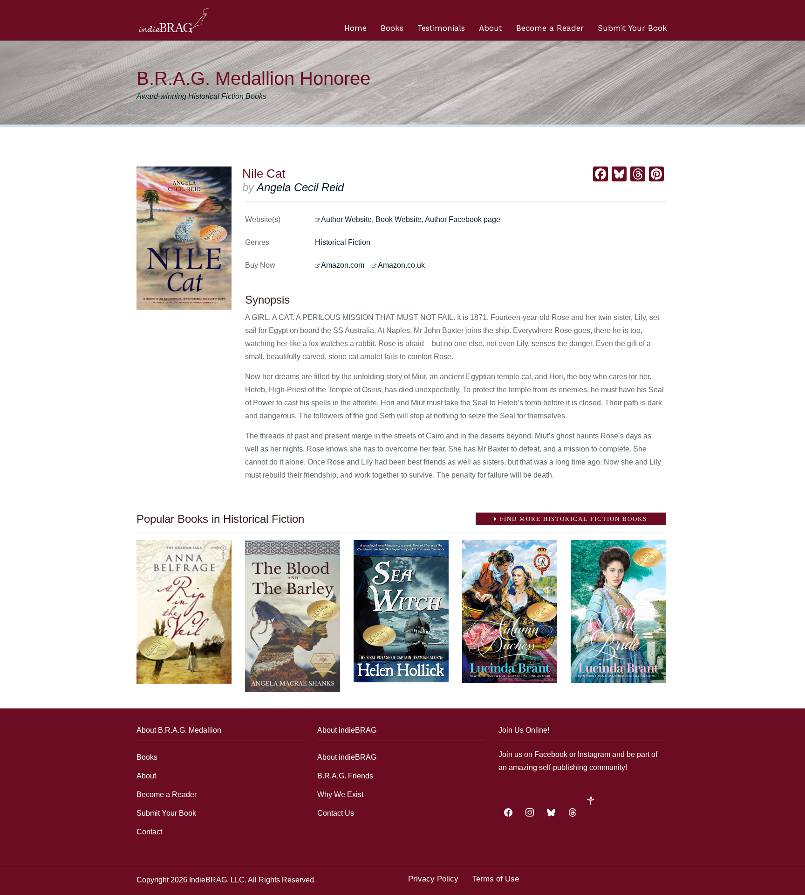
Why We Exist (340, 794)
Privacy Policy (433, 878)
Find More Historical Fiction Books (572, 518)
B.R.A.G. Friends (345, 776)
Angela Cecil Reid (300, 187)
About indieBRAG (346, 757)
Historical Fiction (342, 242)
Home (355, 28)
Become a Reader (550, 28)
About (490, 28)
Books (392, 28)
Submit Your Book (632, 28)
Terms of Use (495, 878)
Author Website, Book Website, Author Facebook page (410, 219)
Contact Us (335, 813)
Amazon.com (342, 265)
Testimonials (441, 28)
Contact (149, 832)
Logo (174, 20)
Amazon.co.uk (401, 265)
